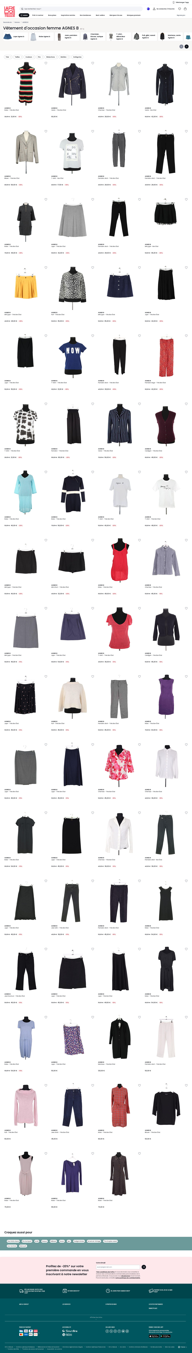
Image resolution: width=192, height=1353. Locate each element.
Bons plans (52, 15)
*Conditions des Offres (13, 1349)
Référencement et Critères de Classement (48, 1347)
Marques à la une (116, 15)
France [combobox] (183, 1347)
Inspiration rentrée (68, 15)
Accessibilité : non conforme (54, 1349)
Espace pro (181, 15)
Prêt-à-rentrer (37, 15)
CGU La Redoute (113, 1347)
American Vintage (94, 1241)
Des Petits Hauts (13, 1241)
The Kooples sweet (110, 1241)
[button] (185, 8)
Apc (69, 1241)
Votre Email (100, 1263)
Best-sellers (100, 15)
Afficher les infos (96, 1317)
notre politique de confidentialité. (128, 1278)
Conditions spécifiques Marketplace (25, 1347)
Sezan (62, 1241)
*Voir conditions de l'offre (105, 1272)
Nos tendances (85, 15)
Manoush (23, 1246)
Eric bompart (27, 1241)
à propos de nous (111, 1304)
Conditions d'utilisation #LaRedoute (138, 1347)
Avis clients (123, 1347)
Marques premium (133, 15)
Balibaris (53, 1241)
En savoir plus (167, 1332)
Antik (36, 1241)
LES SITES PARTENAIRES (156, 1304)
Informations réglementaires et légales (72, 1347)
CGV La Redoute (9, 1347)
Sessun (44, 1241)
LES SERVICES (66, 1304)
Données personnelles (156, 1347)
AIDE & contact (24, 1304)
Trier (7, 57)
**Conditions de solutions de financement (33, 1349)
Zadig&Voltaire (79, 1241)
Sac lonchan (12, 1246)
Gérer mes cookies (169, 1347)
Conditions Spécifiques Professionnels (96, 1347)
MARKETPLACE (153, 1308)
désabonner (125, 1276)
